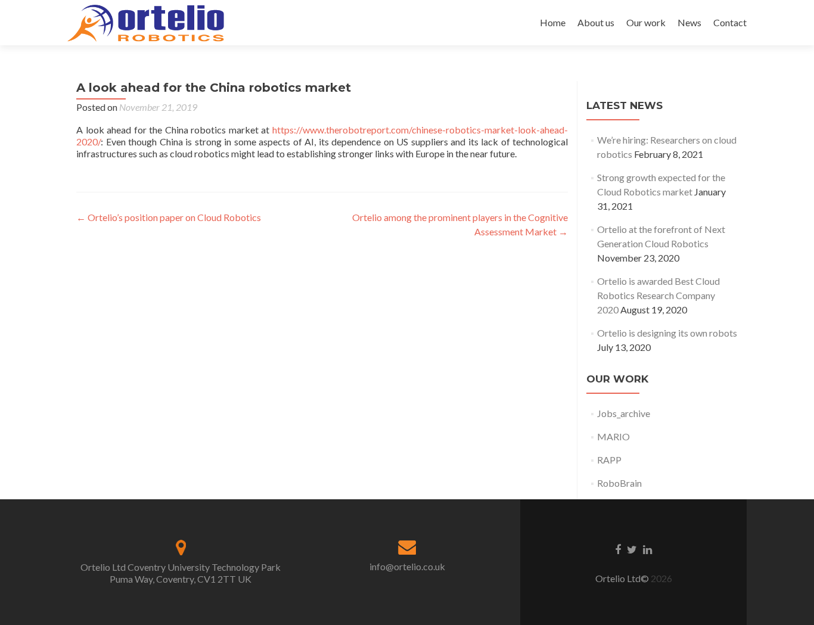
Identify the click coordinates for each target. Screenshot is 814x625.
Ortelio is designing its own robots (667, 332)
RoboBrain (619, 483)
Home (553, 22)
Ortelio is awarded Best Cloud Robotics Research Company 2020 (658, 295)
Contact (730, 22)
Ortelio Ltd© (623, 578)
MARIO (613, 436)
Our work (646, 22)
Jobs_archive (623, 413)
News (689, 22)
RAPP (609, 459)
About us (595, 22)
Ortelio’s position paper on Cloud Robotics (168, 217)
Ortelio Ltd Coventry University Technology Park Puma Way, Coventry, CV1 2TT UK (180, 572)
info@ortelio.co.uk (407, 566)
